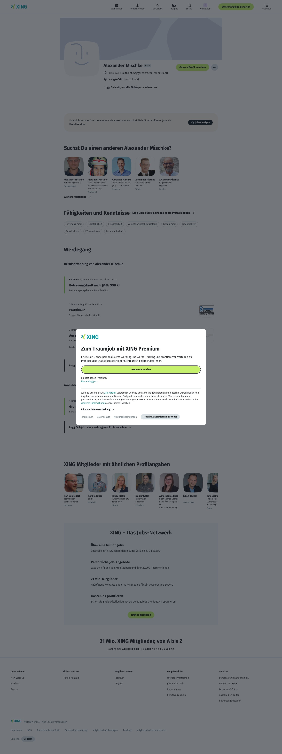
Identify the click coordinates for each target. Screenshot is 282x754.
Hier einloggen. (89, 381)
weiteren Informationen (93, 403)
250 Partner (110, 392)
